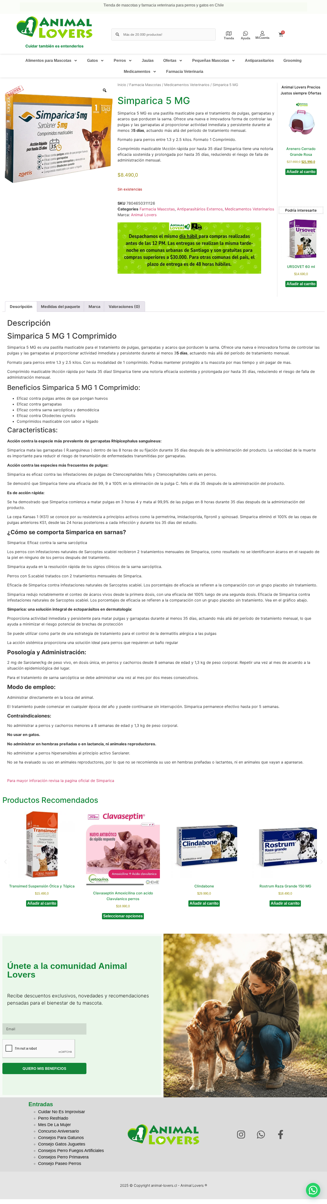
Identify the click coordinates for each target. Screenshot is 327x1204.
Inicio (122, 85)
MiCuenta (262, 38)
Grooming (292, 60)
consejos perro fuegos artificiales (71, 1150)
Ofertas (169, 60)
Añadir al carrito (301, 172)
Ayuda (245, 38)
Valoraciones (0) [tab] (124, 306)
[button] (5, 862)
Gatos (92, 60)
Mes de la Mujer (54, 1124)
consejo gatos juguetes (61, 1144)
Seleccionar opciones (123, 916)
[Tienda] (228, 33)
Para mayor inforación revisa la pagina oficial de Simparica (60, 780)
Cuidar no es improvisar (61, 1111)
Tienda (229, 38)
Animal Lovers (144, 214)
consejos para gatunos (61, 1137)
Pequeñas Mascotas (210, 60)
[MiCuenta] (262, 33)
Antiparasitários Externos (200, 209)
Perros (120, 60)
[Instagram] (241, 1134)
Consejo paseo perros (59, 1163)
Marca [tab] (94, 306)
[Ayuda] (245, 33)
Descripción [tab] (21, 306)
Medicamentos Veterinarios (186, 85)
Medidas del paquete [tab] (60, 306)
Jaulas (148, 60)
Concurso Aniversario (58, 1131)
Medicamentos (137, 71)
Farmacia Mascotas (145, 85)
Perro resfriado (53, 1118)
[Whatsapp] (261, 1134)
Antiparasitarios (259, 60)
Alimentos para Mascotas (48, 60)
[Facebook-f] (280, 1134)
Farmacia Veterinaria (184, 71)
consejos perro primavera (63, 1157)
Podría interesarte (301, 210)
